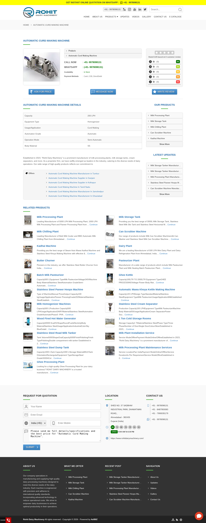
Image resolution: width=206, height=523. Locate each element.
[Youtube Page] (134, 9)
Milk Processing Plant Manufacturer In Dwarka (167, 177)
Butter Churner (46, 260)
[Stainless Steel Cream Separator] (109, 308)
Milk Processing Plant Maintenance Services (145, 347)
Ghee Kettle (126, 275)
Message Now (104, 91)
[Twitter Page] (145, 9)
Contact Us (160, 17)
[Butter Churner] (28, 264)
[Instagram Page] (129, 9)
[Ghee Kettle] (109, 279)
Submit (30, 447)
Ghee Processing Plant (50, 362)
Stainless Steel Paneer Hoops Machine (60, 289)
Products (110, 17)
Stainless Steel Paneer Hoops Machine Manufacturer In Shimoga (167, 183)
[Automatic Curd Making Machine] (41, 67)
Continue (94, 224)
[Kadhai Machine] (28, 250)
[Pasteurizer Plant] (109, 264)
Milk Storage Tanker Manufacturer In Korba (167, 171)
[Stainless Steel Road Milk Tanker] (28, 337)
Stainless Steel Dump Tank (53, 347)
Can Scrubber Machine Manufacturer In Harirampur (167, 188)
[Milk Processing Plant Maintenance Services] (109, 351)
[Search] (180, 9)
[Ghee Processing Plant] (28, 366)
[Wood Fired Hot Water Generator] (28, 322)
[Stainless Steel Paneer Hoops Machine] (28, 293)
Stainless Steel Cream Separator (138, 304)
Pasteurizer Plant (129, 260)
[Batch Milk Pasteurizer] (28, 279)
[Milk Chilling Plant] (28, 235)
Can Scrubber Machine (161, 133)
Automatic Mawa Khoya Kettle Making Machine (147, 289)
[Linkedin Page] (140, 9)
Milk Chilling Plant (158, 127)
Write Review (166, 91)
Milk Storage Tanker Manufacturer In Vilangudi (167, 165)
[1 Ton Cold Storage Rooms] (109, 322)
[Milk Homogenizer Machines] (28, 308)
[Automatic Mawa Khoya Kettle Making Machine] (109, 293)
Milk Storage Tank (158, 121)
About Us (97, 17)
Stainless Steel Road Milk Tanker (56, 333)
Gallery (146, 17)
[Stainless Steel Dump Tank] (28, 351)
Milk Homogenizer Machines (54, 304)
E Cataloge (175, 17)
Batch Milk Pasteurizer (50, 275)
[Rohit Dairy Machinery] (52, 12)
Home (87, 17)
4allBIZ (94, 519)
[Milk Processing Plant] (28, 221)
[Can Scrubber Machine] (109, 235)
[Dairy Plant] (109, 250)
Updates (124, 17)
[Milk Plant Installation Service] (109, 337)
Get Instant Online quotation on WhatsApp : (103, 2)
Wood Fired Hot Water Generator (56, 318)
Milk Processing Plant (160, 115)
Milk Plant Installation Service (136, 333)
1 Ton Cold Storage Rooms (135, 318)
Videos (135, 17)
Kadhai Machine (158, 138)
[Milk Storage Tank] (109, 221)
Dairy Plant (125, 246)
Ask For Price (43, 91)
